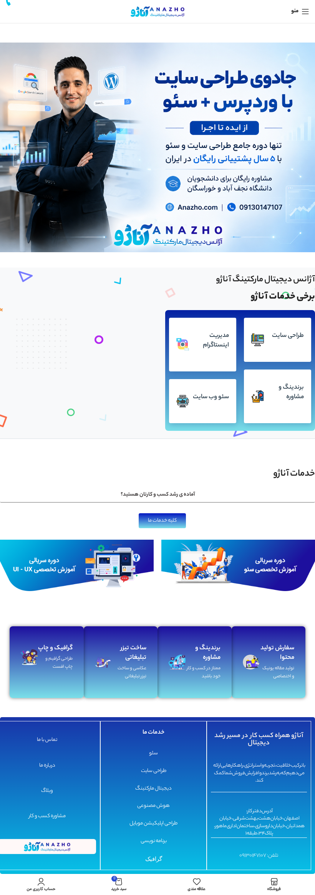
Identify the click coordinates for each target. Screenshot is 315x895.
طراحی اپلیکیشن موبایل (153, 823)
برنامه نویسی (153, 841)
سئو (153, 753)
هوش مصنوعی (153, 806)
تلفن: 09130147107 (258, 855)
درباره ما (47, 765)
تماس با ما (47, 740)
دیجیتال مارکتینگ (153, 788)
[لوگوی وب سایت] (157, 11)
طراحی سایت (153, 771)
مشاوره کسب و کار (46, 816)
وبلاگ (47, 791)
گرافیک (153, 858)
